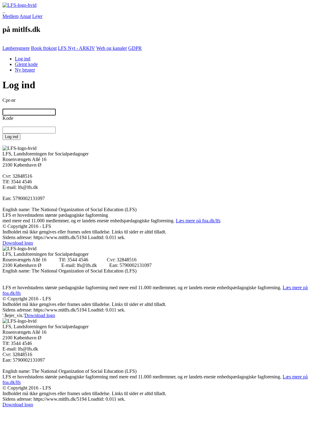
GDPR (135, 48)
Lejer (37, 16)
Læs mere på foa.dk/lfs (198, 220)
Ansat (25, 16)
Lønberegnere (16, 48)
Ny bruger (25, 69)
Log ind (22, 58)
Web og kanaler (111, 48)
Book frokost (44, 48)
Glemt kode (26, 64)
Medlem (10, 16)
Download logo (17, 243)
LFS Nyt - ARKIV (76, 48)
